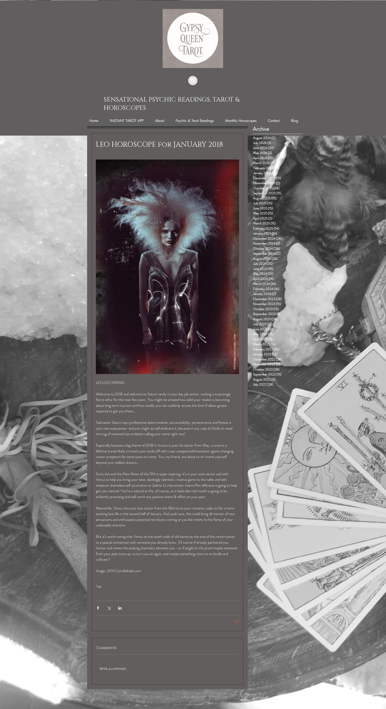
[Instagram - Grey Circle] (192, 80)
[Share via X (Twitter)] (109, 608)
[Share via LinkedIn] (120, 608)
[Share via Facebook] (98, 608)
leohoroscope (105, 593)
